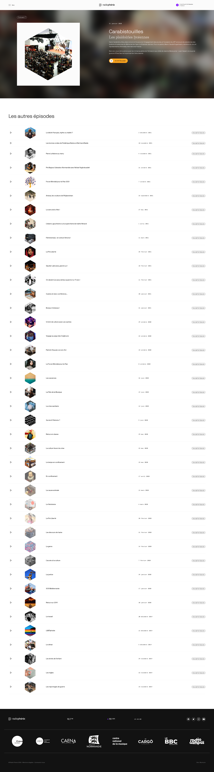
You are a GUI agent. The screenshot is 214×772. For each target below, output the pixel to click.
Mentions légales (27, 762)
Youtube (203, 719)
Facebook (188, 719)
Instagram (198, 719)
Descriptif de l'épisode (198, 132)
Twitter (193, 719)
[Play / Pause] (177, 5)
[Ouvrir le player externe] (204, 4)
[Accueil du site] (107, 5)
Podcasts (21, 17)
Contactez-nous (39, 762)
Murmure (202, 762)
